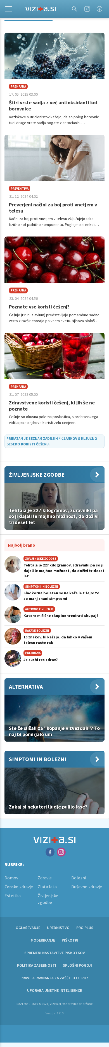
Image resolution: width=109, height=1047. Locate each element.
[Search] (74, 9)
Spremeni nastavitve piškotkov (54, 952)
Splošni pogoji (77, 965)
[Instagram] (87, 9)
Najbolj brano (21, 545)
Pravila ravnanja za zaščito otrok (54, 977)
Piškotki (70, 940)
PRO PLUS (84, 927)
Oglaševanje (28, 927)
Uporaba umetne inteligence (54, 990)
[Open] (8, 9)
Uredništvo (58, 927)
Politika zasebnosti (36, 965)
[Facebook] (99, 9)
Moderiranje (43, 940)
